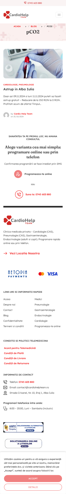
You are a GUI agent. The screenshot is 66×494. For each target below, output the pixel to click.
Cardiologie (10, 84)
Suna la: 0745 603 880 (38, 194)
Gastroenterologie (45, 309)
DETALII (33, 487)
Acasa (6, 299)
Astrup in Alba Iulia (18, 89)
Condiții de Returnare (16, 363)
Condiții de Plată (14, 353)
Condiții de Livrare (15, 358)
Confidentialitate (12, 320)
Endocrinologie (43, 315)
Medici (38, 299)
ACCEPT (33, 478)
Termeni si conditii (13, 326)
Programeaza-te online (38, 173)
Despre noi (9, 304)
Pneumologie (26, 84)
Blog (5, 315)
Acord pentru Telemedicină (20, 348)
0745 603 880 (34, 3)
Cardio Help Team (23, 113)
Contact (7, 309)
